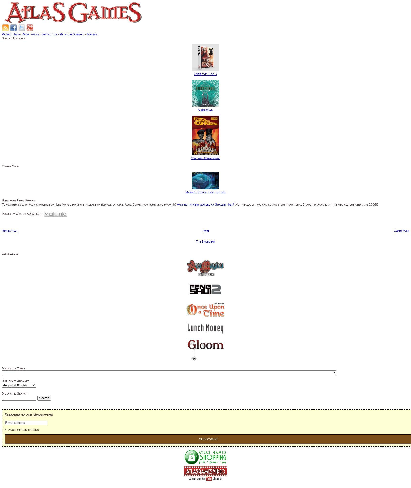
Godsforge (205, 110)
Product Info (11, 34)
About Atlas (30, 34)
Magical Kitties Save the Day (205, 192)
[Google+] (29, 30)
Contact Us (49, 34)
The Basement (205, 241)
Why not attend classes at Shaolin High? (205, 204)
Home (205, 231)
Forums (92, 34)
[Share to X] (55, 214)
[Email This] (46, 214)
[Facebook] (13, 30)
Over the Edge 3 (205, 74)
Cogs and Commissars (205, 158)
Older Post (401, 231)
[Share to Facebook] (60, 214)
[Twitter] (21, 30)
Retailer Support (72, 34)
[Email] (5, 30)
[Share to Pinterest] (64, 214)
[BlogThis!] (51, 214)
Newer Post (10, 231)
